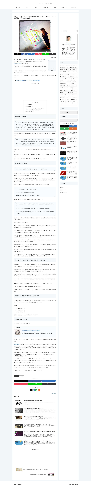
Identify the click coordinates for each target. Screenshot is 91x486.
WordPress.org (63, 192)
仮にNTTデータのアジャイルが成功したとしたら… (35, 108)
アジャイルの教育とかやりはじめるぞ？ (33, 109)
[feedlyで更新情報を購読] (69, 57)
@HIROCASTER (17, 63)
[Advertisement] (35, 91)
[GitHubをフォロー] (34, 390)
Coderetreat (16, 344)
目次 (33, 102)
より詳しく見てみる (29, 106)
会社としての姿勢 (29, 104)
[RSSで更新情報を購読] (39, 390)
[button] (52, 54)
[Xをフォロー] (31, 390)
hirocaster (68, 43)
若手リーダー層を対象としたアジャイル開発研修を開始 (28, 80)
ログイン (62, 187)
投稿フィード (63, 190)
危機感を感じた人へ (29, 111)
